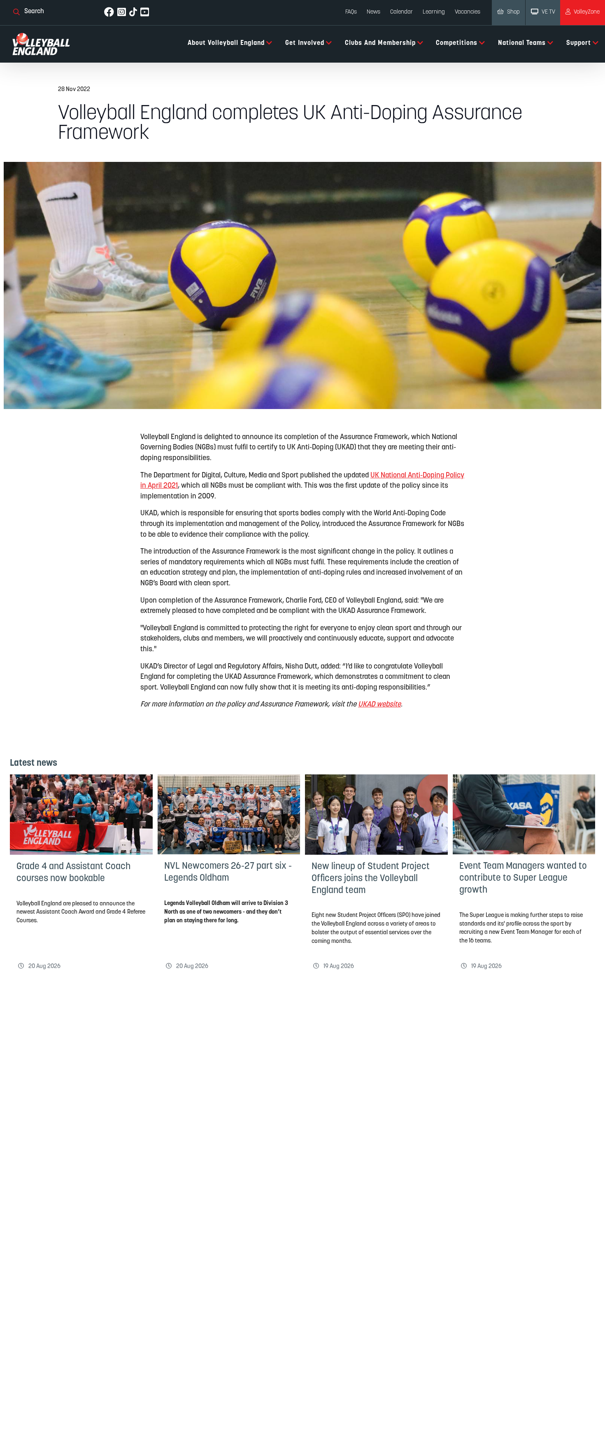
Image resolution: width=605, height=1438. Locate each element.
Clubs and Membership (380, 43)
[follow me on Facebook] (109, 12)
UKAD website (379, 704)
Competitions (456, 43)
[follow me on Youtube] (144, 12)
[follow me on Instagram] (121, 12)
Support (578, 43)
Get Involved (304, 43)
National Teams (522, 43)
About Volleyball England (226, 43)
